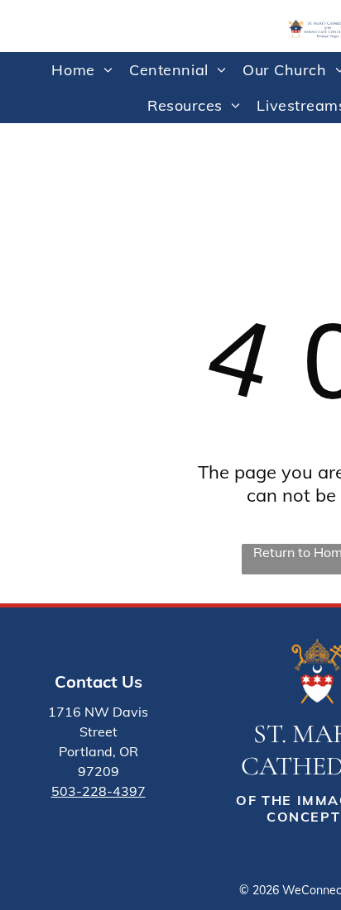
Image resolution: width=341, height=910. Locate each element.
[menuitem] (82, 70)
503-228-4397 (98, 791)
